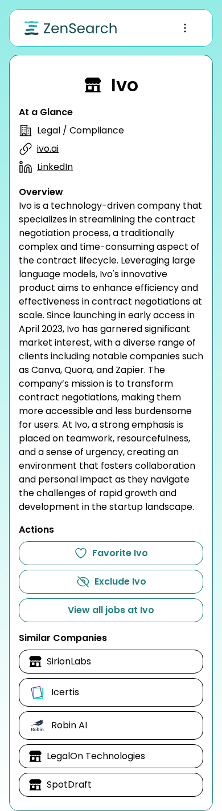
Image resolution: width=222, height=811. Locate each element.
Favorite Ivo (120, 552)
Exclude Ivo (120, 581)
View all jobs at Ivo (111, 610)
